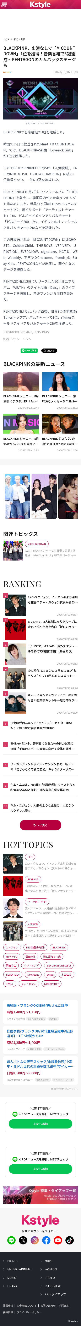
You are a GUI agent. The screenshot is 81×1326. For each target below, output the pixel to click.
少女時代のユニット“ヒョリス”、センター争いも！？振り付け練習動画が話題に (41, 725)
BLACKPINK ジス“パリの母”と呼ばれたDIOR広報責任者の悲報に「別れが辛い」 (59, 441)
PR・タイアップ (55, 1294)
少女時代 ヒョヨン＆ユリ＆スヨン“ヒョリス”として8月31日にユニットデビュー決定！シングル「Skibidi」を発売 (52, 673)
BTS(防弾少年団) (35, 947)
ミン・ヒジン (28, 983)
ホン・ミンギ (31, 965)
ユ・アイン (12, 947)
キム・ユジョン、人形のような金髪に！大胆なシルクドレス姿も (42, 808)
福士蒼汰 (30, 956)
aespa (50, 974)
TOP (6, 39)
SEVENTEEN (13, 974)
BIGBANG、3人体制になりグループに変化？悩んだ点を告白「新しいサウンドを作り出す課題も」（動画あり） (52, 624)
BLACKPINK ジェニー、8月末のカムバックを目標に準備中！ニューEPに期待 (21, 441)
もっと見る (40, 825)
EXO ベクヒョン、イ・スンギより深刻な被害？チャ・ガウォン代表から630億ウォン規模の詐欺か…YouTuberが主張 (53, 600)
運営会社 (8, 1305)
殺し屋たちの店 (52, 956)
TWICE (10, 983)
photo (50, 1278)
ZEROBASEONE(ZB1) (59, 965)
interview (52, 1286)
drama (12, 1286)
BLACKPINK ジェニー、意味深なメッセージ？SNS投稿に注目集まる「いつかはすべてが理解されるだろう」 (59, 399)
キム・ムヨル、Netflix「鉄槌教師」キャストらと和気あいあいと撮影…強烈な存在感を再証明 (42, 787)
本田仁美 (66, 974)
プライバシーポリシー (29, 1312)
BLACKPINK (59, 947)
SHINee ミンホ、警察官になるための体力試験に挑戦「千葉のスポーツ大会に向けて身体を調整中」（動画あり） (42, 746)
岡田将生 (11, 965)
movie (49, 1261)
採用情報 (8, 1312)
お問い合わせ (47, 1305)
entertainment (19, 1269)
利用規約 (64, 1305)
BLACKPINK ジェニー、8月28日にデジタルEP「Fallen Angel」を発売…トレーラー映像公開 (21, 399)
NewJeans (33, 974)
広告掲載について (27, 1305)
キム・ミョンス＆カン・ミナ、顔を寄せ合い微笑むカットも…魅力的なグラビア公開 (52, 698)
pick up (12, 1261)
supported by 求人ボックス (64, 1088)
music (11, 1278)
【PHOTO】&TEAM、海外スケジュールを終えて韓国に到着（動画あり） (52, 648)
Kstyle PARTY (51, 983)
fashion (51, 1269)
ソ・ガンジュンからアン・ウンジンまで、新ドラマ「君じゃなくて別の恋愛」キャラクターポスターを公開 (42, 767)
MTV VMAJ (11, 956)
